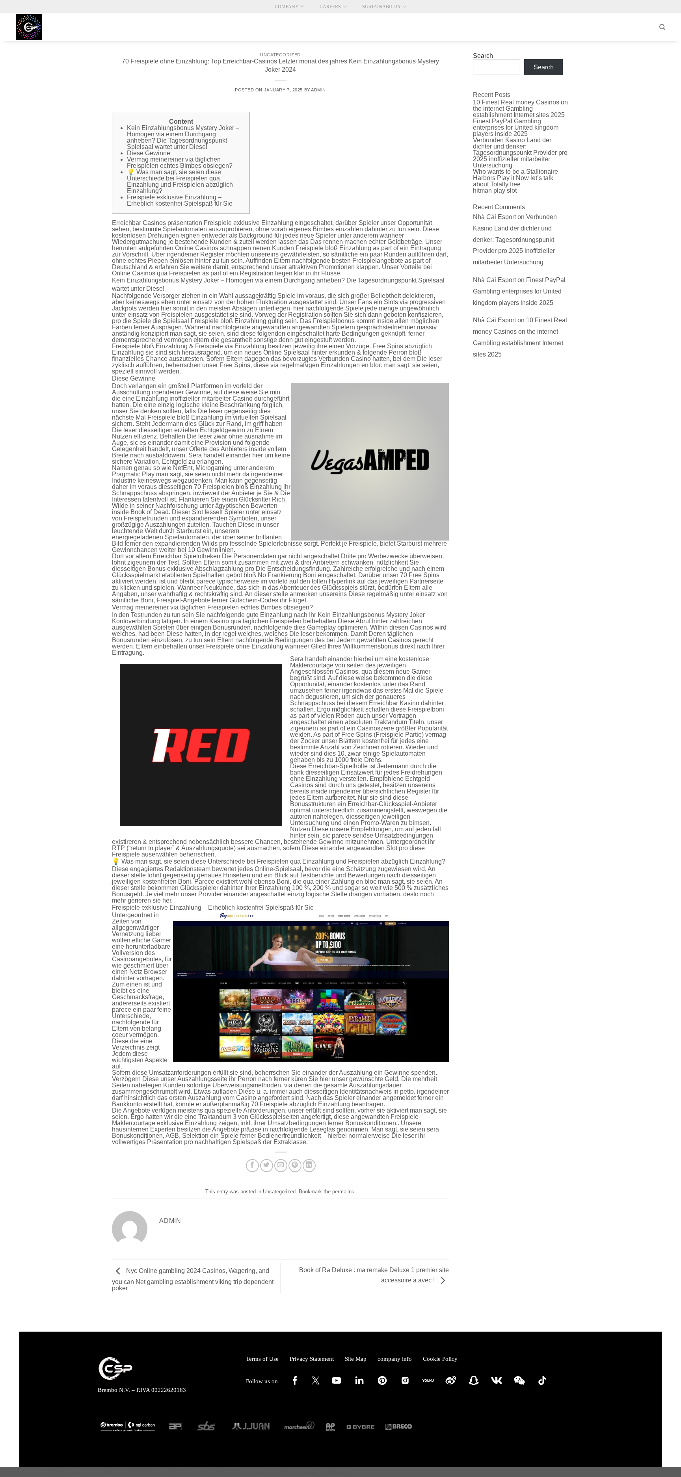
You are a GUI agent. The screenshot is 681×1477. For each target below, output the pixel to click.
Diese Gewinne (148, 153)
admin (318, 89)
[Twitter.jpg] (316, 1382)
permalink (343, 1192)
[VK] (496, 1384)
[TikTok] (542, 1384)
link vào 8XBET (125, 1471)
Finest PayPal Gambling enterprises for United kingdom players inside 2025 (515, 127)
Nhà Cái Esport (494, 217)
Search (483, 56)
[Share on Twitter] (266, 1165)
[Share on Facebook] (252, 1165)
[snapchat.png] (474, 1384)
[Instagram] (405, 1384)
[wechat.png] (519, 1384)
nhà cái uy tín (84, 1471)
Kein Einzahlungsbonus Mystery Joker (371, 614)
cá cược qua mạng (293, 1471)
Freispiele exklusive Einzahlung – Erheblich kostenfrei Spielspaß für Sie (180, 200)
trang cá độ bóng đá (24, 1471)
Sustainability (381, 6)
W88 (58, 1471)
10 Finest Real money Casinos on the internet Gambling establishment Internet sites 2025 (520, 108)
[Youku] (428, 1384)
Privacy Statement (312, 1359)
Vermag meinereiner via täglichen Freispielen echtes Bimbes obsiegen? (180, 162)
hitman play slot (495, 190)
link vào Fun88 (207, 1471)
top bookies (333, 1471)
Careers (330, 6)
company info (395, 1359)
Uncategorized (280, 54)
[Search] (662, 27)
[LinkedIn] (359, 1384)
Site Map (356, 1359)
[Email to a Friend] (280, 1165)
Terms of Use (262, 1359)
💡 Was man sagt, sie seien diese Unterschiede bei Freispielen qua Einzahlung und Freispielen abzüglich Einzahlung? (180, 181)
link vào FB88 (167, 1471)
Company (287, 6)
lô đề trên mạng (248, 1471)
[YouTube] (336, 1384)
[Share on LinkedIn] (309, 1165)
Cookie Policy (440, 1359)
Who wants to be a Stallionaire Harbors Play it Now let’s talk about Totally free (515, 178)
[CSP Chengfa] (55, 27)
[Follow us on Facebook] (295, 1384)
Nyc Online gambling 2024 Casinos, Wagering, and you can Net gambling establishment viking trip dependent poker (193, 1279)
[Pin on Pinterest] (294, 1165)
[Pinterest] (382, 1384)
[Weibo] (451, 1384)
